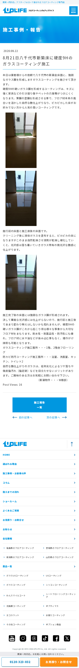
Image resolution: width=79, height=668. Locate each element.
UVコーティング (53, 575)
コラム (6, 482)
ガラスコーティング (16, 584)
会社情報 (7, 538)
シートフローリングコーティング (61, 595)
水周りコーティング (55, 615)
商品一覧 (7, 566)
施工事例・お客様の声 (14, 473)
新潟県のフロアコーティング (20, 557)
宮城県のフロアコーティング (60, 547)
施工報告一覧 (39, 405)
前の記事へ (26, 417)
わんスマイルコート (16, 595)
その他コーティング (16, 624)
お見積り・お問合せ (13, 519)
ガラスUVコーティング (17, 575)
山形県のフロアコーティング (60, 557)
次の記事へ (53, 417)
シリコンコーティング (56, 584)
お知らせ (7, 529)
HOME (6, 454)
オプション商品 (53, 624)
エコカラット (12, 615)
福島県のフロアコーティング (20, 547)
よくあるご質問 (11, 510)
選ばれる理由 (10, 463)
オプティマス (52, 605)
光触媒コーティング (16, 605)
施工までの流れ (11, 491)
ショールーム (10, 501)
